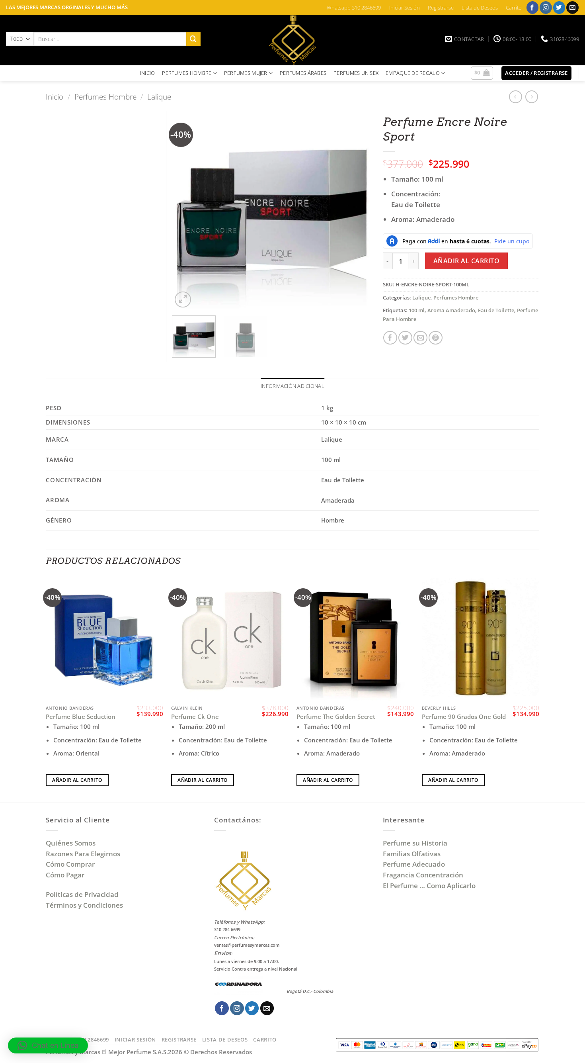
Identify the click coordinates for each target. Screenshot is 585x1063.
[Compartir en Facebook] (390, 338)
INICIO (147, 72)
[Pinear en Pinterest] (436, 338)
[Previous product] (531, 97)
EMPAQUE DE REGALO (413, 72)
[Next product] (515, 97)
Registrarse (441, 7)
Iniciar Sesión (404, 7)
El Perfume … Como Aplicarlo (429, 885)
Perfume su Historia (415, 843)
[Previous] (186, 210)
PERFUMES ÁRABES (303, 72)
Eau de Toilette (496, 310)
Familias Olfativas (412, 853)
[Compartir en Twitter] (405, 338)
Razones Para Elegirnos (84, 853)
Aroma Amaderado (451, 310)
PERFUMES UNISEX (355, 72)
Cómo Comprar (71, 864)
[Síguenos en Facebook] (532, 7)
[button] (482, 73)
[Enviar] (193, 39)
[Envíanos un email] (572, 7)
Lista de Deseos (480, 7)
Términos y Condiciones (84, 905)
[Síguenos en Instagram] (546, 7)
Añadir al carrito (466, 260)
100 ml (417, 310)
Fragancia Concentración (424, 874)
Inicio (54, 96)
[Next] (356, 210)
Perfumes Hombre (105, 96)
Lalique (159, 96)
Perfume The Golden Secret (335, 716)
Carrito (514, 7)
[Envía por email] (420, 338)
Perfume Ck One (195, 716)
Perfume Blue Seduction (80, 716)
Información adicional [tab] (292, 386)
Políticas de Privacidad (82, 894)
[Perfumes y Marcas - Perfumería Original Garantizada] (292, 40)
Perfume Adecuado (415, 864)
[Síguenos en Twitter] (559, 7)
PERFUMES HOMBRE (186, 72)
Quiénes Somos (72, 843)
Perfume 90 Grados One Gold (464, 716)
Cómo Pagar (65, 874)
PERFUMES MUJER (245, 72)
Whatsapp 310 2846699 (354, 7)
